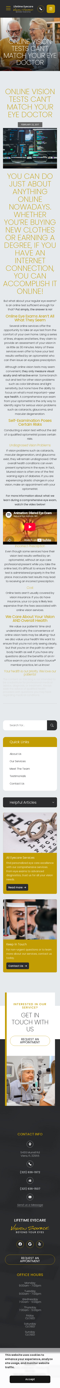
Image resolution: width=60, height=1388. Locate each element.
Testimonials (18, 776)
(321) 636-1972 (30, 1172)
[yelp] (40, 1244)
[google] (30, 1244)
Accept (30, 1379)
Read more (15, 887)
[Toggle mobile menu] (8, 8)
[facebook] (20, 1244)
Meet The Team (20, 769)
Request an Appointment (30, 1040)
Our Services (18, 761)
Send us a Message (30, 1205)
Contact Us (17, 784)
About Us (15, 754)
